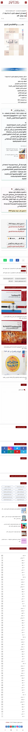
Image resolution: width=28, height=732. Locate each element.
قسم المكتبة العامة (7, 499)
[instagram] (11, 448)
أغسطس (22, 558)
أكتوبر (23, 613)
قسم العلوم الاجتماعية (10, 11)
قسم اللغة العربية (20, 499)
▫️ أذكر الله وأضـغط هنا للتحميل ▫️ (16, 226)
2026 (24, 555)
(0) (2, 18)
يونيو (23, 563)
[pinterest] (17, 451)
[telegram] (23, 451)
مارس (22, 570)
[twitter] (17, 448)
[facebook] (23, 448)
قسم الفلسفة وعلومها (7, 497)
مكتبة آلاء (7, 722)
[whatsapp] (11, 451)
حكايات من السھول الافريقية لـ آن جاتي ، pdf (11, 155)
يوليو (23, 560)
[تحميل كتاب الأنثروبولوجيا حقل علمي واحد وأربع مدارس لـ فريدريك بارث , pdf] (14, 302)
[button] (17, 260)
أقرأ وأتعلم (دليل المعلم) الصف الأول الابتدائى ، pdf (11, 509)
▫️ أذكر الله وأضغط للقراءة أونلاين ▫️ (15, 246)
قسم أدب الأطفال (7, 489)
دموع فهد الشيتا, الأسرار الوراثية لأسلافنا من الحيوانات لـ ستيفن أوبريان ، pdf (12, 149)
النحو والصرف (20, 489)
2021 (24, 695)
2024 (24, 606)
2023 (24, 637)
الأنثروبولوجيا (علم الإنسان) (21, 11)
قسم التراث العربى (20, 494)
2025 (24, 577)
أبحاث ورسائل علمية (20, 486)
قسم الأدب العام (20, 492)
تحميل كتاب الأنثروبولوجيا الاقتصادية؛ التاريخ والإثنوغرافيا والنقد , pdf (15, 347)
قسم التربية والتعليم (7, 494)
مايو (23, 565)
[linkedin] (4, 451)
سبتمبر (22, 584)
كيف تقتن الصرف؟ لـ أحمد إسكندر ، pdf (14, 532)
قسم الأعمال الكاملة (7, 492)
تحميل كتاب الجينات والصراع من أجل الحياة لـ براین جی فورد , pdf (15, 378)
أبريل (23, 567)
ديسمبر (22, 579)
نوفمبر (22, 582)
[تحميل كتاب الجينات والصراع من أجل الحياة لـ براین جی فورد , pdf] (14, 363)
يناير (23, 575)
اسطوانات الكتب (7, 486)
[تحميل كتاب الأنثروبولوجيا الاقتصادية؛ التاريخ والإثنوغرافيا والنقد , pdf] (14, 332)
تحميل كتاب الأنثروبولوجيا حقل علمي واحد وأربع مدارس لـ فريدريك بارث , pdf (15, 317)
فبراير (23, 572)
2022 (24, 663)
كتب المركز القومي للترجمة (20, 281)
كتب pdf (10, 281)
